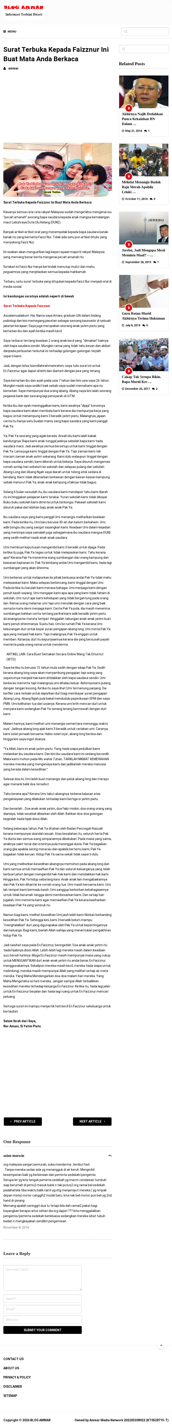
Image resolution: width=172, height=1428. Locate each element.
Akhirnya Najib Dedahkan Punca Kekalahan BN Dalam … (142, 119)
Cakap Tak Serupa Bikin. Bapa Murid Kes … (141, 379)
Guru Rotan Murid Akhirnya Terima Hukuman (143, 316)
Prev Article (24, 1121)
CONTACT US (13, 1359)
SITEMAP (10, 1396)
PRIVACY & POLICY (17, 1377)
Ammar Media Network (106, 1420)
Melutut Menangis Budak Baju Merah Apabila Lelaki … (141, 187)
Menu (12, 31)
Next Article (91, 1121)
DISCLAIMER (12, 1386)
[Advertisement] (57, 108)
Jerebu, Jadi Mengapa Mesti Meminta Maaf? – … (143, 252)
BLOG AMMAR (40, 1420)
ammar (13, 68)
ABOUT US (11, 1368)
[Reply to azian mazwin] (110, 1155)
